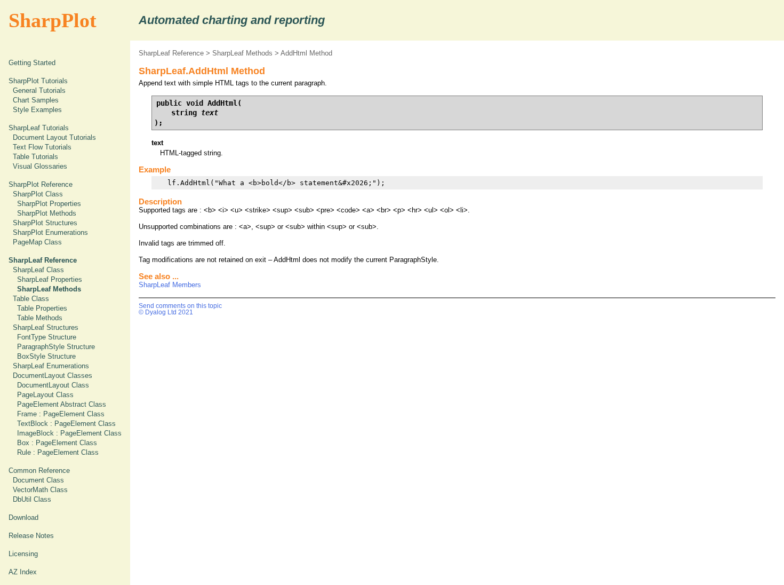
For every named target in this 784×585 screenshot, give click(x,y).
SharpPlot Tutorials (38, 81)
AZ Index (23, 572)
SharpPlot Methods (46, 213)
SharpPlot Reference (41, 184)
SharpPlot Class (38, 194)
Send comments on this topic (180, 306)
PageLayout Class (45, 395)
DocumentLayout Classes (52, 375)
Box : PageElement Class (57, 443)
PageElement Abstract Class (61, 404)
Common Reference (39, 471)
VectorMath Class (40, 490)
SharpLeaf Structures (45, 327)
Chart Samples (36, 100)
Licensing (23, 554)
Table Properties (42, 308)
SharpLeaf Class (38, 270)
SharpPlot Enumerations (50, 232)
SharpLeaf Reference (171, 53)
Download (23, 517)
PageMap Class (37, 242)
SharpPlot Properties (49, 204)
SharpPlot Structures (45, 223)
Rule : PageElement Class (58, 452)
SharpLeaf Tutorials (39, 128)
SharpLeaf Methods (242, 53)
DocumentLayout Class (53, 385)
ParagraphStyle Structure (56, 347)
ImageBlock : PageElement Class (69, 433)
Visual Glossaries (40, 166)
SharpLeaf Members (170, 285)
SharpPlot (53, 20)
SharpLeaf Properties (49, 279)
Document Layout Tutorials (54, 137)
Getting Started (32, 63)
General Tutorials (39, 90)
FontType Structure (46, 337)
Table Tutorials (35, 157)
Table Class (31, 299)
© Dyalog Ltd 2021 (166, 312)
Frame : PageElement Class (61, 414)
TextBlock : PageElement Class (66, 424)
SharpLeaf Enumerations (51, 366)
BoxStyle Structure (46, 356)
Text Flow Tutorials (42, 147)
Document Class (38, 480)
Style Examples (37, 110)
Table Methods (39, 318)
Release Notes (31, 536)
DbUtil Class (32, 499)
